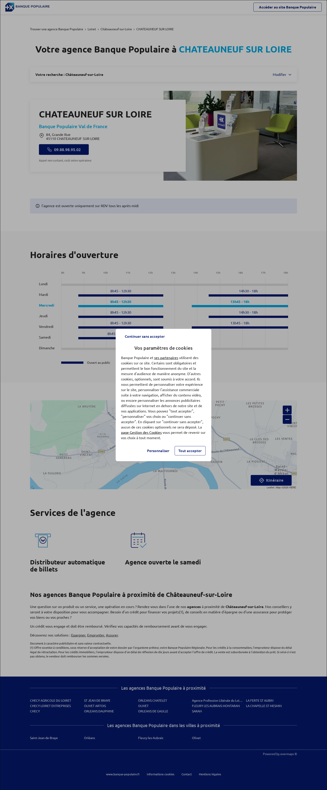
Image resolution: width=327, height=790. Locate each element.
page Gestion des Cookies (141, 432)
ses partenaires (166, 358)
